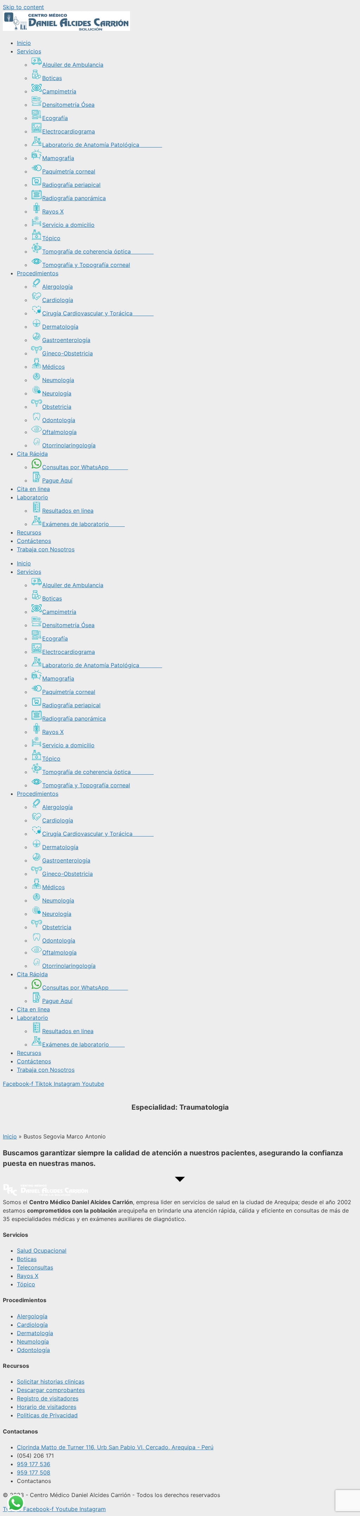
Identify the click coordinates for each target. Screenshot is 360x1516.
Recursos (29, 532)
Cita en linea (33, 488)
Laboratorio (32, 497)
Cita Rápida (32, 453)
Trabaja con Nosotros (46, 549)
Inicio (24, 42)
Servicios (29, 51)
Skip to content (23, 7)
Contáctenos (34, 540)
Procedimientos (37, 273)
